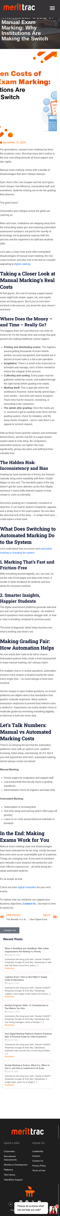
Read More (9, 968)
